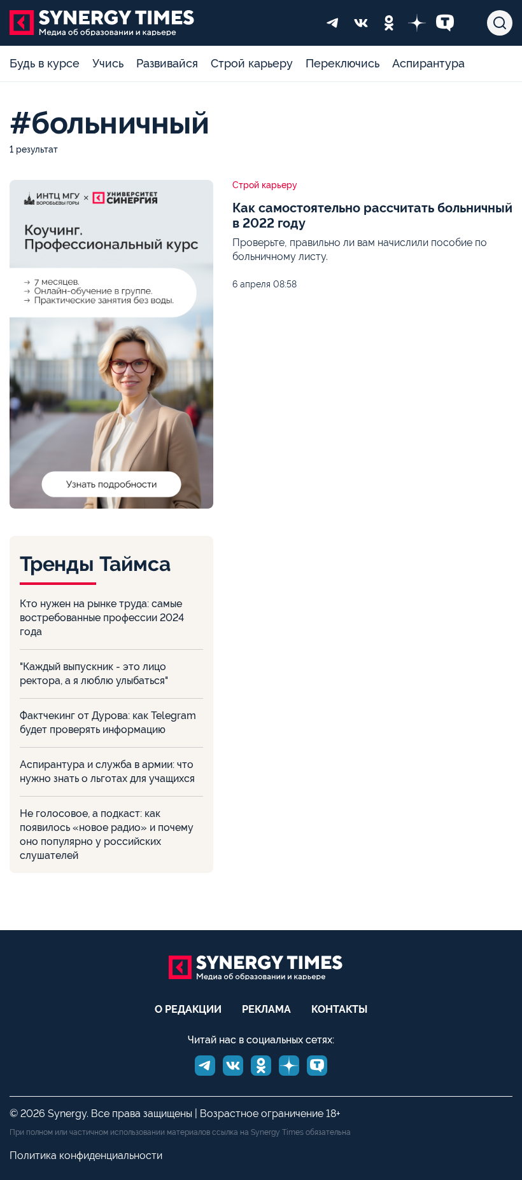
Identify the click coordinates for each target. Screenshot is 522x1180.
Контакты (339, 1009)
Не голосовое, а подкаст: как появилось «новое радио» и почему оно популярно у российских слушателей (107, 834)
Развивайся (167, 63)
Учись (107, 63)
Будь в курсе (45, 63)
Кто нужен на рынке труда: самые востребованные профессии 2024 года (102, 618)
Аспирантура (428, 63)
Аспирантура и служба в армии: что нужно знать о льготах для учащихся (107, 771)
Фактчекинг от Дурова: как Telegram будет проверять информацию (108, 723)
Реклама (266, 1009)
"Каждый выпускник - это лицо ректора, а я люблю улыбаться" (94, 674)
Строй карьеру (252, 63)
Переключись (342, 63)
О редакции (188, 1009)
